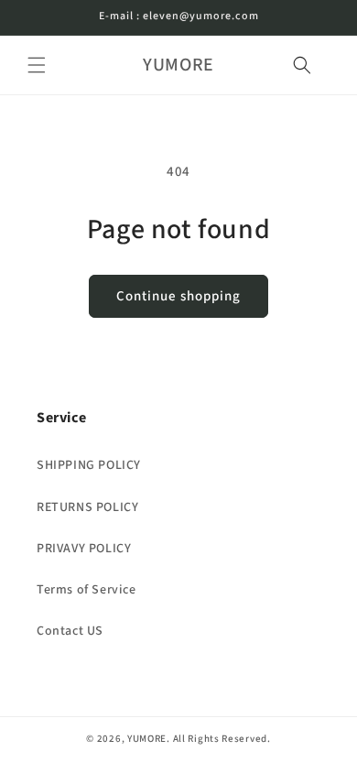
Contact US (70, 631)
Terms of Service (86, 590)
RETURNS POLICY (87, 507)
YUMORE (147, 739)
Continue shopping (178, 296)
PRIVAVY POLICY (84, 548)
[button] (36, 65)
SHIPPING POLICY (89, 465)
